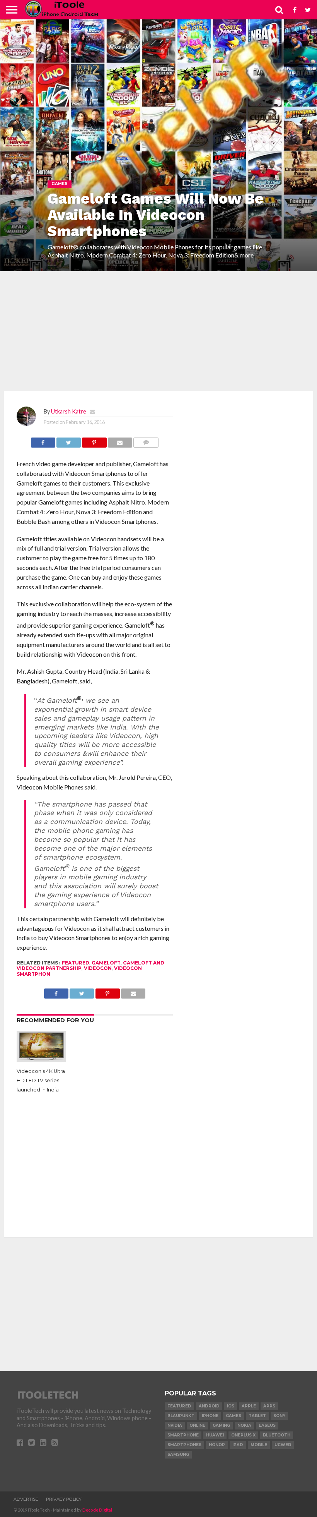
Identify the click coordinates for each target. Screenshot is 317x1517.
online (197, 1425)
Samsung (178, 1454)
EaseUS (267, 1425)
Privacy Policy (64, 1499)
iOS (230, 1406)
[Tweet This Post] (68, 440)
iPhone (210, 1415)
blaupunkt (180, 1415)
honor (217, 1444)
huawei (215, 1435)
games (233, 1415)
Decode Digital (97, 1509)
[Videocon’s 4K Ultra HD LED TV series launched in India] (41, 1059)
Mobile (259, 1444)
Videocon (98, 968)
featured (75, 963)
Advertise (26, 1499)
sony (279, 1415)
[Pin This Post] (94, 440)
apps (269, 1406)
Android (209, 1406)
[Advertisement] (158, 331)
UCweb (282, 1444)
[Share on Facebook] (43, 440)
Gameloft (106, 963)
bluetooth (276, 1435)
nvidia (174, 1425)
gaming (221, 1425)
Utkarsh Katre (68, 411)
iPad (237, 1444)
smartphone (183, 1435)
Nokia (244, 1425)
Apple (249, 1406)
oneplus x (243, 1435)
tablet (257, 1415)
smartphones (184, 1444)
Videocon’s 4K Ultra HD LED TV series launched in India (41, 1080)
